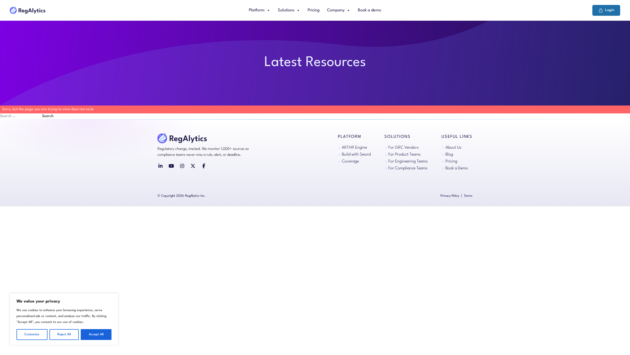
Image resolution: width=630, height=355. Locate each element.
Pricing (314, 10)
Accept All (96, 334)
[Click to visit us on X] (193, 166)
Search (47, 116)
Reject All (64, 334)
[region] (64, 319)
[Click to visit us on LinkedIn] (160, 166)
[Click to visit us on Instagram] (182, 166)
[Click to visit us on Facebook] (204, 166)
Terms (468, 195)
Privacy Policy (450, 195)
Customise (31, 334)
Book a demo (369, 10)
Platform (257, 10)
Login (609, 10)
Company (336, 10)
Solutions (286, 10)
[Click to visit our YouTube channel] (171, 166)
